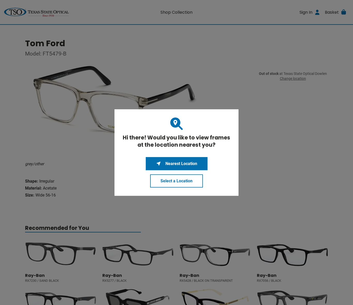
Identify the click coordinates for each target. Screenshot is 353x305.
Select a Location (176, 180)
